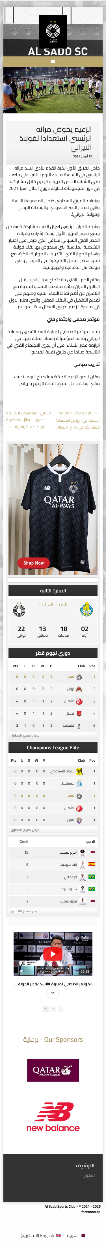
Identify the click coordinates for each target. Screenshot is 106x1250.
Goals (24, 841)
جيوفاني (70, 876)
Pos (92, 665)
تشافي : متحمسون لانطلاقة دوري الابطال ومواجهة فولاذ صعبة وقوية (28, 419)
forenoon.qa (91, 1211)
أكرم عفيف (68, 852)
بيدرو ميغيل (68, 901)
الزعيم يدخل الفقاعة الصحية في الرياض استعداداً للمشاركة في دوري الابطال (78, 420)
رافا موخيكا (68, 864)
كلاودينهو (69, 889)
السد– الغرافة (53, 604)
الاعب (90, 841)
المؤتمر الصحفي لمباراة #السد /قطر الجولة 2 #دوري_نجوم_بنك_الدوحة (53, 984)
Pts (15, 665)
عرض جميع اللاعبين (25, 911)
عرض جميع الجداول (25, 735)
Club (81, 665)
